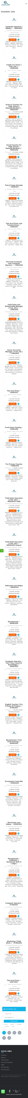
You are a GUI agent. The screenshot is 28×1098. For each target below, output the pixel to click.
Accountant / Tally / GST (14, 355)
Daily (6, 1024)
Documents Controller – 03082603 (14, 782)
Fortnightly (19, 1024)
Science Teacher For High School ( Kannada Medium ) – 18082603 (14, 107)
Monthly (7, 1026)
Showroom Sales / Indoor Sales (14, 589)
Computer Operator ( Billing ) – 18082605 (14, 27)
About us (3, 1057)
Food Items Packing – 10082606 (14, 428)
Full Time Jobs (5, 1067)
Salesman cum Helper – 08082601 (14, 586)
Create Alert (14, 1021)
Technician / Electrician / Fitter (15, 826)
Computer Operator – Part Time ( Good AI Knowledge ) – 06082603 (14, 663)
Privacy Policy (5, 1060)
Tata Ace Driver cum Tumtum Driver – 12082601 (14, 225)
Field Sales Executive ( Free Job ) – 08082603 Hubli (14, 499)
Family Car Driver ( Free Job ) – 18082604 (14, 66)
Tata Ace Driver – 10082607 (14, 391)
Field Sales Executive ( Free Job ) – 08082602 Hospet (14, 543)
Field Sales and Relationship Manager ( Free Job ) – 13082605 (14, 307)
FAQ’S (2, 1065)
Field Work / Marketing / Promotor (15, 311)
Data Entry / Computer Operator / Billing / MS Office (15, 31)
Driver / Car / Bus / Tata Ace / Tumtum (15, 71)
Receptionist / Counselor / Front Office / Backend (14, 626)
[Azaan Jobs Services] (7, 3)
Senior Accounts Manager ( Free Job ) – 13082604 (14, 351)
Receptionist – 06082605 (14, 622)
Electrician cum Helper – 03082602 (14, 823)
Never (13, 1026)
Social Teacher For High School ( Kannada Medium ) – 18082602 (14, 147)
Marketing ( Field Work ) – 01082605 (14, 942)
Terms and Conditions (6, 1062)
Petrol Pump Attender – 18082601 (14, 186)
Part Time (12, 677)
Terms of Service (14, 1076)
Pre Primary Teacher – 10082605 (14, 465)
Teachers (8, 112)
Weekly (12, 1024)
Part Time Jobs (5, 1069)
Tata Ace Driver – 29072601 (14, 981)
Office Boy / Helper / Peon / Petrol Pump (15, 190)
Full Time (12, 39)
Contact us (4, 1055)
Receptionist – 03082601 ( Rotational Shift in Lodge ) (14, 861)
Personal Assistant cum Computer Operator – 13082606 (14, 263)
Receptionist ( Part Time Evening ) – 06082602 (14, 741)
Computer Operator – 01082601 (14, 904)
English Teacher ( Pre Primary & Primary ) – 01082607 (14, 706)
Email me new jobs (10, 1009)
